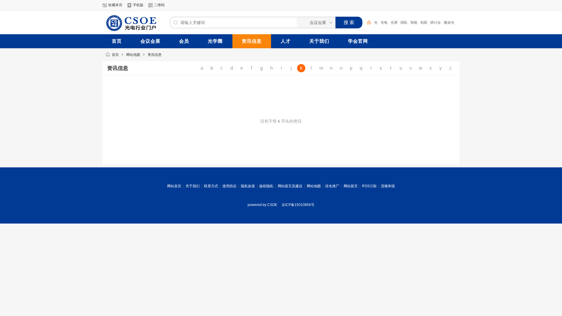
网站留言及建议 (290, 186)
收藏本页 (115, 5)
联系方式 (211, 186)
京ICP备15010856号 (298, 205)
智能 (413, 22)
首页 (115, 55)
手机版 (138, 5)
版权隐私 (266, 186)
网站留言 (351, 186)
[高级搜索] (366, 22)
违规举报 (388, 186)
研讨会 (435, 22)
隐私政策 (248, 186)
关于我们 (193, 186)
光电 (384, 22)
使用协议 (229, 186)
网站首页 (174, 186)
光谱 (393, 22)
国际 (403, 22)
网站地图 (133, 55)
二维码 (159, 5)
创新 (423, 22)
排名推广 (332, 186)
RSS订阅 (369, 186)
